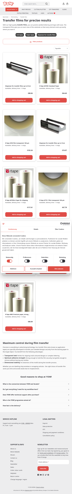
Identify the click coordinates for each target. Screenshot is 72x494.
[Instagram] (43, 475)
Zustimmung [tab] (12, 229)
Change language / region (18, 479)
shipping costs (28, 490)
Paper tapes (30, 35)
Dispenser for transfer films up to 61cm (18, 86)
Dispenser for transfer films (47, 35)
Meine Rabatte (15, 452)
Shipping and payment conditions (53, 432)
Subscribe (43, 468)
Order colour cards (16, 470)
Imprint (45, 423)
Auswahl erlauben (36, 269)
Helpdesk (13, 473)
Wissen (12, 455)
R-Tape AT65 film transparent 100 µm (17, 143)
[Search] (46, 4)
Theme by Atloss (40, 487)
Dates (12, 467)
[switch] (27, 261)
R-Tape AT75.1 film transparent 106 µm (51, 200)
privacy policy (61, 453)
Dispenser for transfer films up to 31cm (52, 143)
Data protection (47, 426)
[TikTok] (46, 475)
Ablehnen (13, 269)
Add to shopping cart (19, 100)
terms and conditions (46, 453)
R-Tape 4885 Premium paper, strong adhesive (16, 314)
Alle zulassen (58, 269)
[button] (36, 384)
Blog (11, 461)
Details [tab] (36, 229)
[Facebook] (38, 475)
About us (13, 449)
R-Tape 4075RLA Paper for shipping (16, 200)
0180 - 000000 (25, 423)
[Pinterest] (48, 475)
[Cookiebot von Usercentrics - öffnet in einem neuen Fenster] (61, 223)
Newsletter (13, 464)
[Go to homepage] (8, 4)
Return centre (14, 476)
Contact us (13, 458)
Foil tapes (20, 35)
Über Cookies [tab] (59, 229)
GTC (44, 429)
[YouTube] (41, 475)
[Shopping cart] (67, 3)
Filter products (37, 41)
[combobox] (32, 4)
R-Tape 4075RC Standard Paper (49, 86)
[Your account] (63, 3)
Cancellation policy (48, 435)
